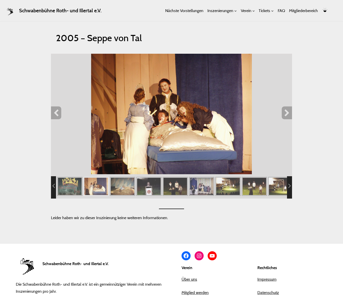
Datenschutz (268, 292)
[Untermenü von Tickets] (272, 10)
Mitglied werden (195, 292)
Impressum (266, 279)
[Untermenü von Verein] (253, 10)
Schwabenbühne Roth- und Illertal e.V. (60, 11)
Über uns (189, 279)
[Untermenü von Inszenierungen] (235, 10)
